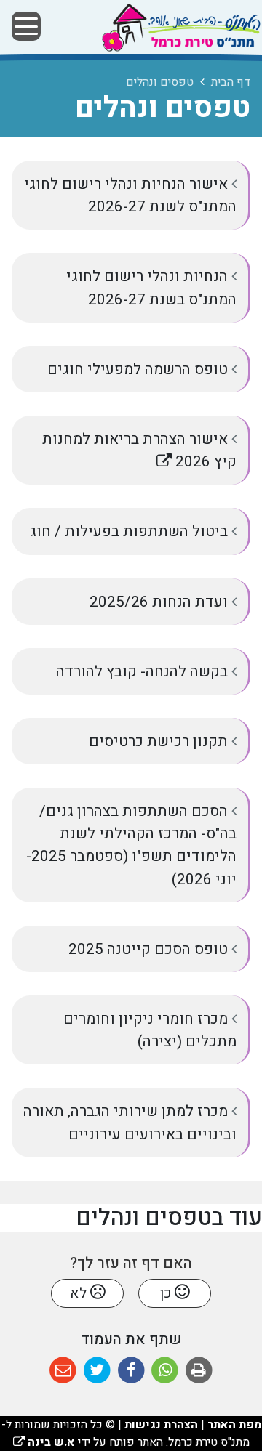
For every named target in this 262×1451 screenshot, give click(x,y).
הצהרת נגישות (161, 1425)
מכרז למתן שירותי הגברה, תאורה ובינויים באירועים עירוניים (130, 1122)
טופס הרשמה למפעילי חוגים (139, 369)
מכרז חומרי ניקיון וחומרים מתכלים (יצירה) (150, 1030)
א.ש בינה (44, 1442)
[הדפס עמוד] (199, 1370)
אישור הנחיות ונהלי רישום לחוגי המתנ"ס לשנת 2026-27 (130, 195)
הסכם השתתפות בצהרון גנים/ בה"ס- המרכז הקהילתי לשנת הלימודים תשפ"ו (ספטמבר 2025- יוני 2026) (131, 845)
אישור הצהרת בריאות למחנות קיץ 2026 (139, 444)
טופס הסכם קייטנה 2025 (149, 949)
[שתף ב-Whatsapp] (164, 1370)
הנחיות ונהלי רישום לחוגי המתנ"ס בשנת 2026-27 (151, 287)
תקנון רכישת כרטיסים (160, 741)
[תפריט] (26, 26)
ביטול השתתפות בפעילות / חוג (130, 531)
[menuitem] (131, 195)
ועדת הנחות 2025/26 (160, 602)
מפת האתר (234, 1425)
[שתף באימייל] (63, 1370)
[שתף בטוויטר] (97, 1370)
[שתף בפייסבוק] (131, 1370)
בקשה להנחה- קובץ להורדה (143, 671)
